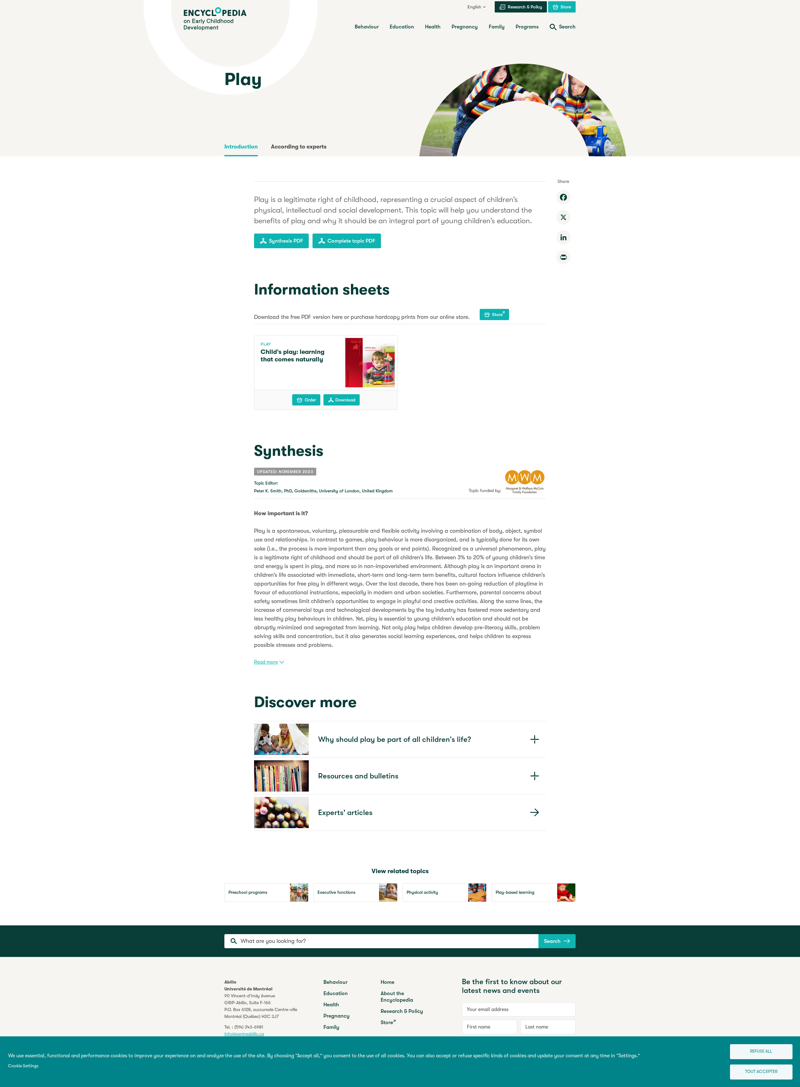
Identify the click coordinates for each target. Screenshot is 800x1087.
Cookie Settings (23, 1066)
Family (331, 1027)
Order (310, 399)
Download (345, 399)
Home (387, 982)
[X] (563, 217)
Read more (266, 662)
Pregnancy (336, 1016)
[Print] (563, 257)
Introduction (241, 146)
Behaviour (335, 982)
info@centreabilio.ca (244, 1033)
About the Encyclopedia (397, 996)
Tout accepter (761, 1071)
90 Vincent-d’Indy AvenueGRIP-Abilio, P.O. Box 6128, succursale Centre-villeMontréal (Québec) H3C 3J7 (260, 1006)
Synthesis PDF (286, 241)
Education (335, 993)
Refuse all (761, 1051)
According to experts (299, 146)
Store (497, 314)
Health (331, 1005)
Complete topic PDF (351, 241)
